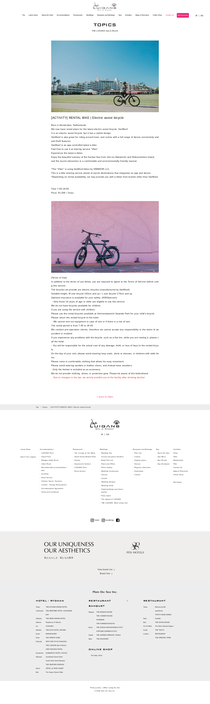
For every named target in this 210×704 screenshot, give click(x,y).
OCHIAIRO (49, 626)
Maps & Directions (142, 15)
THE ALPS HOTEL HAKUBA (56, 630)
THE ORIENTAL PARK (163, 637)
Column (137, 474)
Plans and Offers (108, 464)
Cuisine (104, 478)
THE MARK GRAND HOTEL (55, 618)
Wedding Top (106, 453)
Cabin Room (46, 464)
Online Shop (157, 15)
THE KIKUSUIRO (102, 639)
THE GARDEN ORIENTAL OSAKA (108, 635)
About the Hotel (47, 15)
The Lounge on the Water (84, 453)
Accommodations (63, 15)
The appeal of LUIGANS (111, 499)
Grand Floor (46, 457)
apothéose (159, 611)
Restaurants (78, 15)
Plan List (137, 453)
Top (23, 15)
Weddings (90, 15)
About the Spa (163, 453)
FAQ (175, 464)
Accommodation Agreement (52, 488)
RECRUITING (183, 15)
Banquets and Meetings (106, 15)
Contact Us (170, 15)
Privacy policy (95, 687)
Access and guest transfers (112, 457)
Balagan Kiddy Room (49, 460)
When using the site (112, 687)
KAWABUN (100, 620)
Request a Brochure (142, 467)
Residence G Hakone (53, 622)
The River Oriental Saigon (164, 626)
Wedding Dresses (108, 482)
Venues (104, 474)
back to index (106, 397)
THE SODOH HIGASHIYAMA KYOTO (109, 627)
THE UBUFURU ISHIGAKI (55, 664)
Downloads (138, 471)
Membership (178, 460)
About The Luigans (28, 457)
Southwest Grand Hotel (54, 657)
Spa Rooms (162, 460)
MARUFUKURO (51, 634)
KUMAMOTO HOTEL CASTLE (56, 653)
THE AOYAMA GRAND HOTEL (56, 607)
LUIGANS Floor (47, 453)
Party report (106, 495)
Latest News (33, 15)
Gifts (175, 457)
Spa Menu (162, 457)
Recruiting (177, 482)
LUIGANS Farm (80, 467)
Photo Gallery (106, 467)
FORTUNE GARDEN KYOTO (106, 631)
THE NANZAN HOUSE (104, 612)
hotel (97, 520)
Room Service (46, 477)
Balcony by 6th (160, 607)
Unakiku (158, 618)
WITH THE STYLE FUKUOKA (56, 641)
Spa (120, 15)
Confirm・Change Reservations (54, 485)
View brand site (105, 569)
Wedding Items (107, 485)
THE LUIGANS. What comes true (114, 503)
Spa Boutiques (164, 464)
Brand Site (105, 573)
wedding (110, 520)
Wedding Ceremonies (110, 471)
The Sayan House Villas (54, 672)
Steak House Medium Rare (85, 457)
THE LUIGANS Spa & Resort (56, 645)
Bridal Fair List (107, 460)
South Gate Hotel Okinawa (55, 660)
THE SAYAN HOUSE (162, 622)
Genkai (77, 460)
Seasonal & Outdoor (82, 464)
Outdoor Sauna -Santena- (51, 481)
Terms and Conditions (50, 492)
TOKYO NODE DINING (163, 614)
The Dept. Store (96, 655)
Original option (140, 460)
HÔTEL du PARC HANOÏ (54, 668)
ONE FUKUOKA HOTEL (54, 649)
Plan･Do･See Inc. (108, 691)
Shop (175, 453)
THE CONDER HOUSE (104, 616)
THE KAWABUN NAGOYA (105, 623)
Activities (128, 15)
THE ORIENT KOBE (53, 637)
